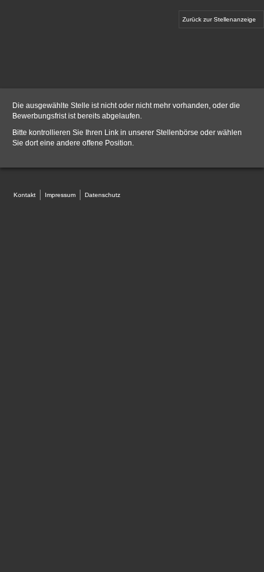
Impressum (60, 194)
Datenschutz (102, 194)
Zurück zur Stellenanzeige (219, 19)
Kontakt (25, 194)
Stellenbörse (177, 132)
